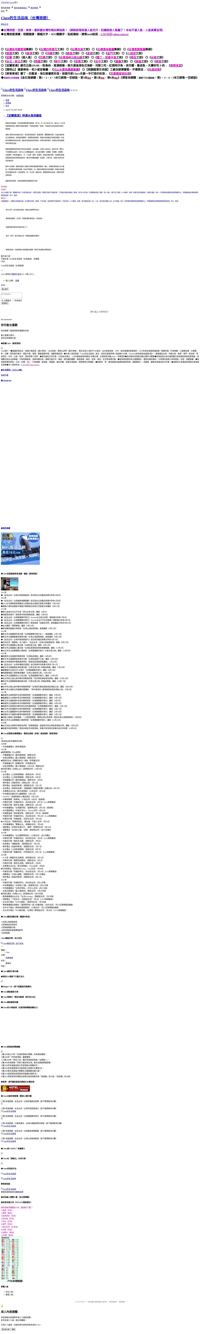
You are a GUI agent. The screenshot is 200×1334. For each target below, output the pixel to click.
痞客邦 (14, 274)
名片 (7, 106)
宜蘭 (17, 281)
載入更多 (5, 289)
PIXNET (82, 1302)
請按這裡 (19, 1192)
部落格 (8, 103)
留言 (19, 274)
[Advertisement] (43, 41)
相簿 (7, 100)
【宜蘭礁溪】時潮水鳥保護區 (24, 115)
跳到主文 (4, 24)
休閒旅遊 (20, 96)
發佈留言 (5, 303)
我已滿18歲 (5, 1329)
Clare (3, 261)
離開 (13, 1329)
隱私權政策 (113, 1302)
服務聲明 (122, 1302)
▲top (3, 285)
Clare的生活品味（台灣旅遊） (25, 18)
